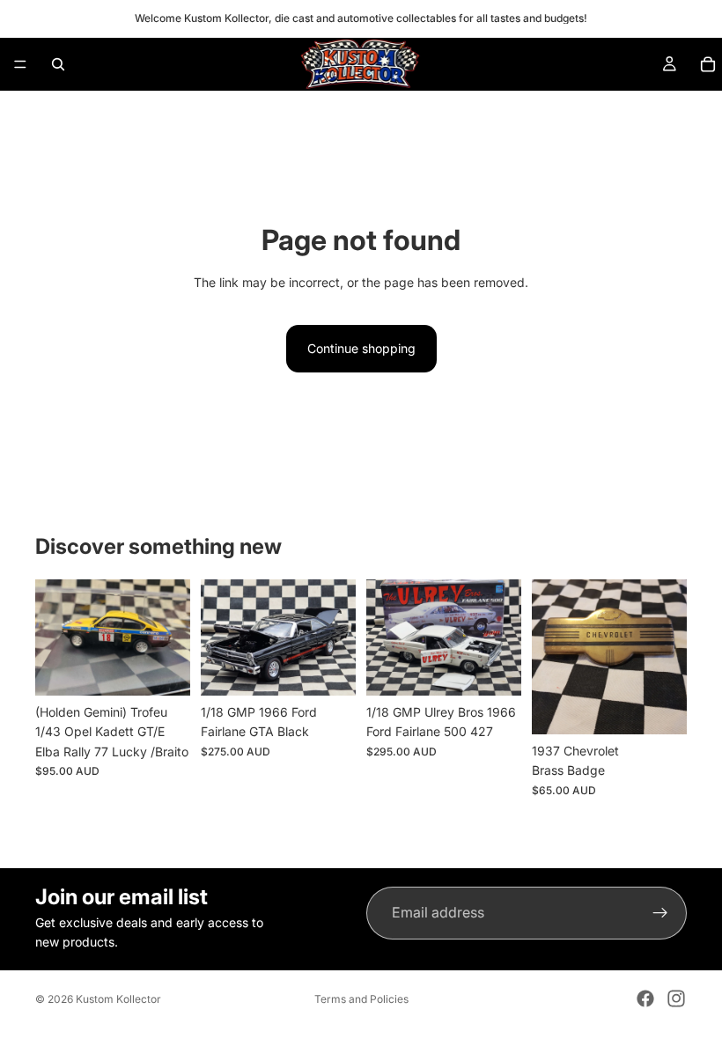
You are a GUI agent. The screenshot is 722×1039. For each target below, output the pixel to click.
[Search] (58, 64)
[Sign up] (660, 913)
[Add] (163, 668)
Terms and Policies (361, 999)
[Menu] (20, 64)
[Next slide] (170, 637)
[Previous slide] (54, 637)
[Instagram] (676, 998)
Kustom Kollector (118, 999)
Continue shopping (361, 348)
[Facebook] (645, 998)
